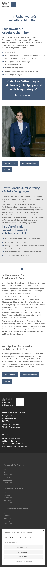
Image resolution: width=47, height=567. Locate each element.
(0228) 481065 (13, 424)
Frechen (6, 477)
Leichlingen (7, 480)
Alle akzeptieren (23, 552)
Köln (5, 472)
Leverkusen (7, 474)
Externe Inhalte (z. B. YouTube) (22, 538)
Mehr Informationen (29, 163)
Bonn (5, 469)
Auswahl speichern (23, 547)
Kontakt (7, 170)
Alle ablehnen (23, 557)
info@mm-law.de (14, 427)
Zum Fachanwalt (10, 163)
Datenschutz (28, 562)
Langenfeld (7, 482)
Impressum (18, 562)
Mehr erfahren (23, 94)
